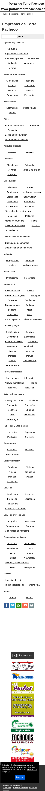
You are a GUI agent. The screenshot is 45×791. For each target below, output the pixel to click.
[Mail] (25, 605)
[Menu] (2, 4)
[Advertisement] (19, 634)
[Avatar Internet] (22, 717)
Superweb (16, 785)
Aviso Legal (7, 788)
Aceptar (20, 777)
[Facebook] (6, 605)
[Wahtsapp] (19, 605)
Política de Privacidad (20, 788)
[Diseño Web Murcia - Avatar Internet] (21, 785)
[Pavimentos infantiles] (22, 731)
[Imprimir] (31, 605)
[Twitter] (12, 605)
